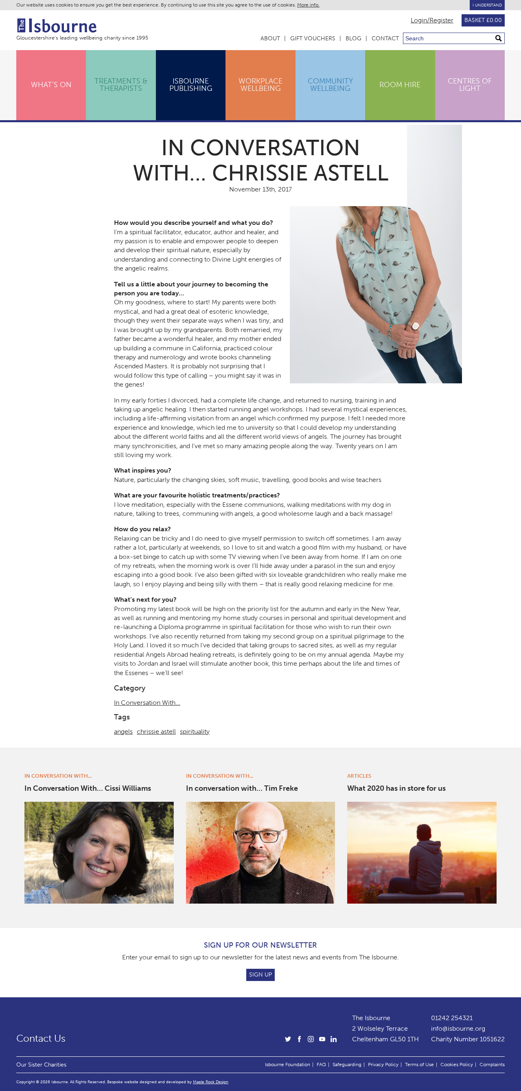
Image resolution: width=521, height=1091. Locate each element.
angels (123, 731)
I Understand (487, 5)
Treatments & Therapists (120, 85)
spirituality (195, 731)
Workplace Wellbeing (260, 85)
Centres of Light (470, 85)
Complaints (492, 1064)
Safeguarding (347, 1064)
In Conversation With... (147, 702)
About (270, 38)
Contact (385, 38)
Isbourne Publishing (190, 85)
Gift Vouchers (312, 38)
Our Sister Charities (41, 1064)
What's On (51, 84)
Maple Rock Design (210, 1082)
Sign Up (260, 974)
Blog (353, 38)
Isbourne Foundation (287, 1064)
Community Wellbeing (330, 85)
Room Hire (399, 84)
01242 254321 (452, 1018)
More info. (308, 5)
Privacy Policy (383, 1064)
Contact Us (41, 1038)
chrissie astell (156, 731)
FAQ (321, 1064)
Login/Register (432, 20)
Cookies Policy (456, 1064)
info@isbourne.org (458, 1028)
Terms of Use (419, 1064)
